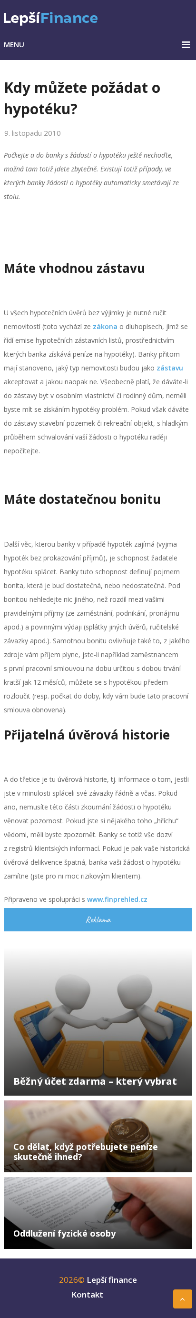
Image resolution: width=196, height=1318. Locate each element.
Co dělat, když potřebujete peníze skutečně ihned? (85, 1151)
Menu (14, 44)
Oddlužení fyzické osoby (64, 1233)
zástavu (170, 367)
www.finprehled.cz (117, 899)
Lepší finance (112, 1279)
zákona (105, 326)
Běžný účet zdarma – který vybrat (95, 1081)
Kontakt (87, 1294)
